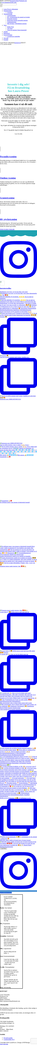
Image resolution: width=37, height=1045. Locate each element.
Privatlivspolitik (8, 1038)
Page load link (4, 1044)
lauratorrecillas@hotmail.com (18, 1)
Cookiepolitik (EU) (9, 1039)
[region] (18, 63)
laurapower (17, 42)
